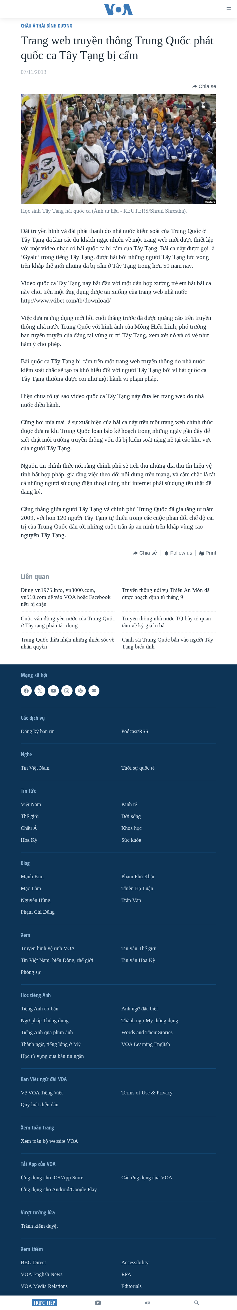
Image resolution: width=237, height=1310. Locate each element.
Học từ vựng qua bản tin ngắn (52, 1056)
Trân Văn (131, 900)
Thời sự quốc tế (138, 768)
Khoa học (131, 828)
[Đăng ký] (93, 690)
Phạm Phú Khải (137, 876)
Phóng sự (30, 972)
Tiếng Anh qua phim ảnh (47, 1032)
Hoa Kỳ (29, 840)
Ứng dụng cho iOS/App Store (52, 1177)
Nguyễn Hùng (35, 900)
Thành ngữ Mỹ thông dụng (149, 1020)
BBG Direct (33, 1262)
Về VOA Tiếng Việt (42, 1092)
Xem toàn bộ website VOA (49, 1141)
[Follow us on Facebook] (26, 690)
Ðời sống (131, 816)
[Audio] (147, 1303)
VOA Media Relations (44, 1286)
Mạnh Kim (32, 876)
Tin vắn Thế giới (139, 948)
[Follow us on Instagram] (66, 690)
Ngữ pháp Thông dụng (44, 1020)
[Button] (204, 86)
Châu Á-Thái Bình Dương (46, 25)
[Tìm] (196, 1303)
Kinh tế (129, 804)
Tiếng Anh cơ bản (39, 1008)
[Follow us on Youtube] (53, 690)
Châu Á (29, 828)
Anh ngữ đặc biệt (139, 1008)
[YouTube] (98, 1303)
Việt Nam (31, 804)
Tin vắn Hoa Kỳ (138, 960)
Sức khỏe (131, 840)
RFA (126, 1274)
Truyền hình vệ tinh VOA (48, 948)
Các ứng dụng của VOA (146, 1177)
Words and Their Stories (147, 1032)
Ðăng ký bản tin (38, 731)
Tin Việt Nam (35, 768)
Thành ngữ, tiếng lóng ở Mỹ (51, 1044)
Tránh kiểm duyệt (39, 1226)
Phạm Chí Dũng (38, 912)
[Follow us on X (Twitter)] (39, 690)
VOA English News (41, 1274)
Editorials (131, 1286)
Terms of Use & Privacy (147, 1092)
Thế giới (30, 816)
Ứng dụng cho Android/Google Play (59, 1189)
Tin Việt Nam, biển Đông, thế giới (57, 960)
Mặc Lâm (31, 888)
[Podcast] (80, 690)
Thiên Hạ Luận (137, 888)
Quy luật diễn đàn (39, 1104)
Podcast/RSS (134, 731)
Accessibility (135, 1262)
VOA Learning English (145, 1044)
